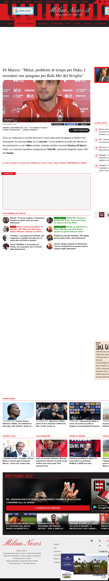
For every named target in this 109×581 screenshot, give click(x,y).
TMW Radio (50, 2)
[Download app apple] (100, 546)
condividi (70, 124)
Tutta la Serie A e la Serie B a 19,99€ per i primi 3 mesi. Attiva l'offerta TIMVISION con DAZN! (46, 163)
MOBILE (85, 2)
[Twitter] (105, 2)
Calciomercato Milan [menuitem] (25, 23)
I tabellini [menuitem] (88, 23)
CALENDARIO (63, 2)
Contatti (57, 551)
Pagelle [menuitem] (77, 23)
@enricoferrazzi (30, 130)
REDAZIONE (38, 2)
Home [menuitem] (10, 23)
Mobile (56, 544)
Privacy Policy (60, 559)
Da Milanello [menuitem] (57, 23)
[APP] (102, 215)
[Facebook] (100, 2)
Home (6, 2)
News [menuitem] (68, 23)
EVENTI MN (16, 2)
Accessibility (59, 555)
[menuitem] (3, 24)
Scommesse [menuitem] (100, 23)
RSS (55, 548)
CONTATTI (75, 2)
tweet (83, 124)
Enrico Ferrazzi (11, 130)
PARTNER (27, 2)
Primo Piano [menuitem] (42, 23)
